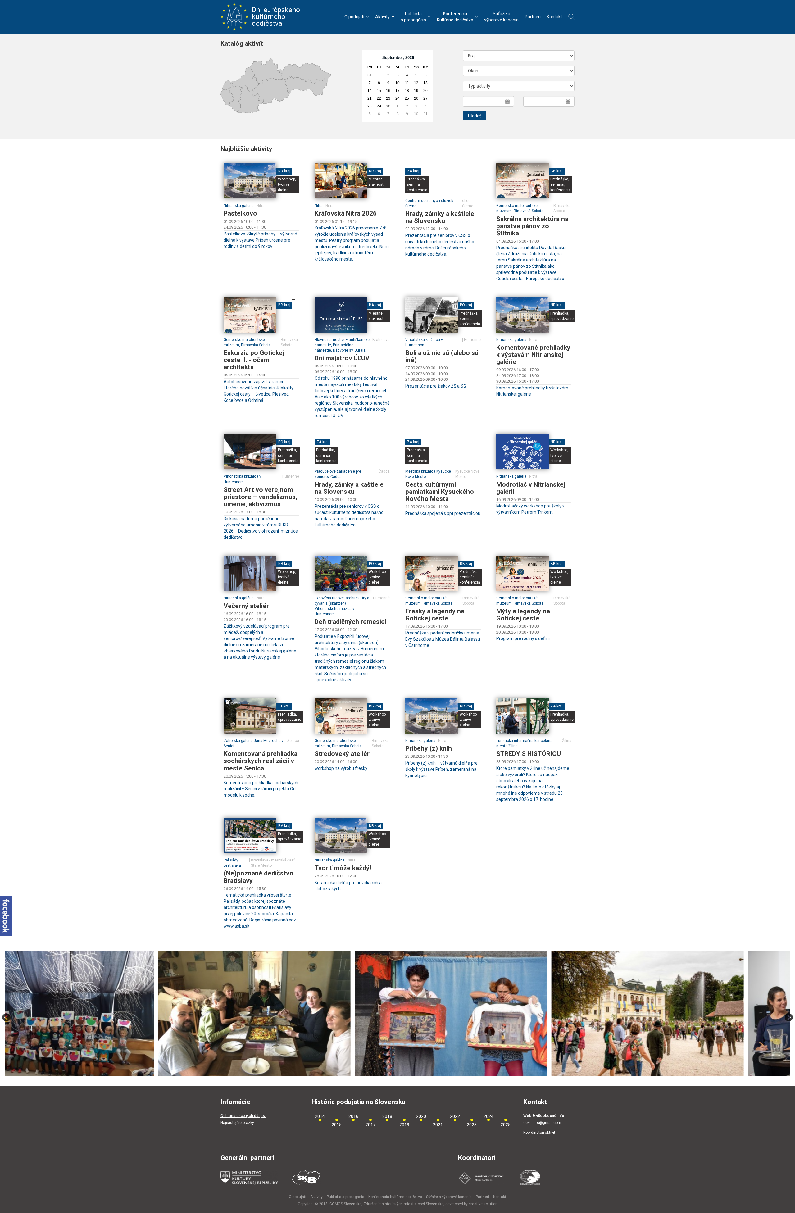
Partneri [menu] (533, 16)
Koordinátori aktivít (539, 1132)
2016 (353, 1116)
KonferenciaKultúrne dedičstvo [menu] (455, 16)
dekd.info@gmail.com (542, 1122)
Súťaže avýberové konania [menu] (501, 16)
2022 (455, 1116)
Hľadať (474, 115)
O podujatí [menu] (354, 16)
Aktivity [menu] (382, 16)
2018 (387, 1116)
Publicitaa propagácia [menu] (413, 16)
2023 (472, 1124)
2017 (370, 1124)
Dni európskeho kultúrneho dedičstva (276, 16)
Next (789, 1017)
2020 (421, 1116)
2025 (506, 1124)
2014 (320, 1116)
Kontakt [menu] (554, 16)
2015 (337, 1124)
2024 (488, 1116)
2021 (438, 1124)
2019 (404, 1124)
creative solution (483, 1204)
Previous (6, 1017)
